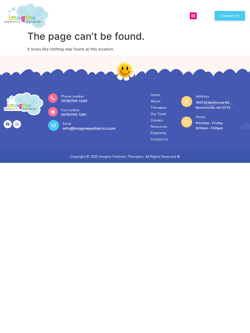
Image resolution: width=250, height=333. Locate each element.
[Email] (53, 125)
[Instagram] (17, 124)
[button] (193, 16)
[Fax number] (53, 112)
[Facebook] (8, 124)
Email (67, 123)
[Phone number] (53, 98)
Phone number (72, 96)
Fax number (70, 110)
